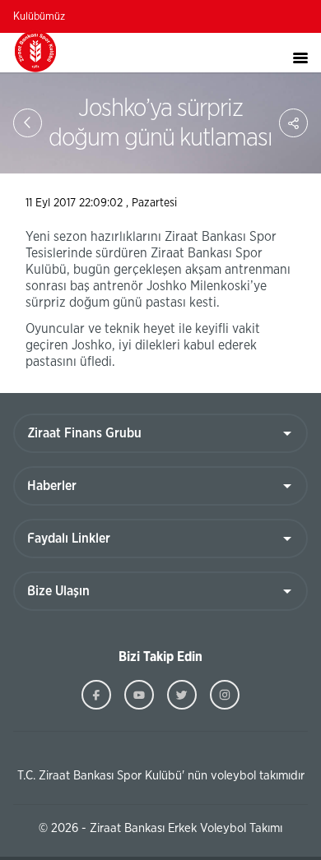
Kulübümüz (39, 17)
